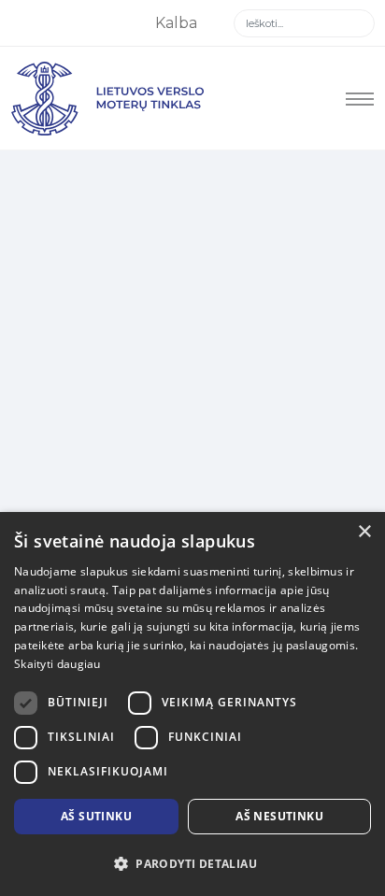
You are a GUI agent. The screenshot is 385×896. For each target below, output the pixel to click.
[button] (192, 864)
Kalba (178, 23)
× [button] (364, 532)
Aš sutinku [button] (96, 816)
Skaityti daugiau (57, 664)
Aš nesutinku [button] (279, 816)
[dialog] (192, 704)
